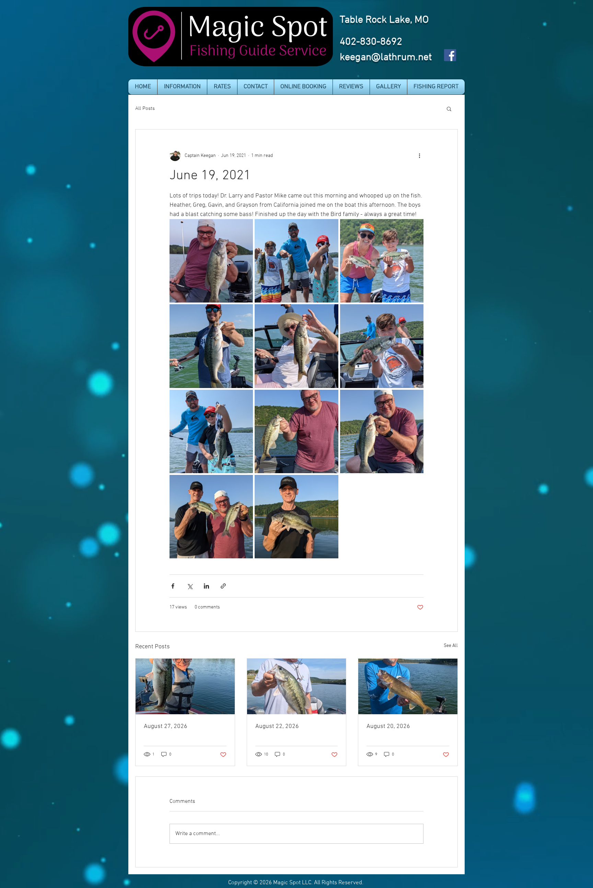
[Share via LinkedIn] (206, 586)
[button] (182, 86)
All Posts (145, 108)
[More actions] (419, 155)
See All (451, 646)
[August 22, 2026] (296, 686)
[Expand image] (211, 261)
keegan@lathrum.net (386, 57)
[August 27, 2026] (185, 686)
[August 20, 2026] (407, 686)
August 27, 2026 (165, 726)
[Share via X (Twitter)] (189, 586)
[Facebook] (450, 55)
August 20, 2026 (388, 726)
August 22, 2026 (277, 726)
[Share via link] (223, 586)
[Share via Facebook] (173, 586)
